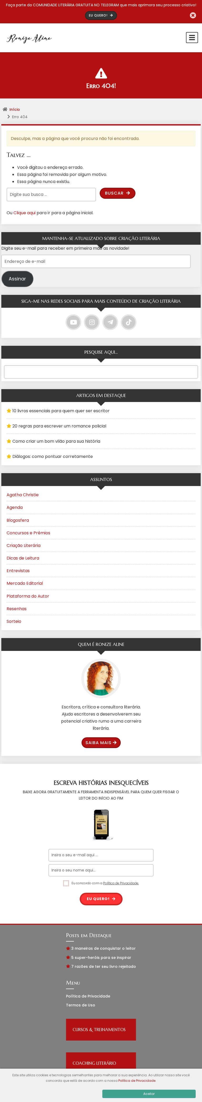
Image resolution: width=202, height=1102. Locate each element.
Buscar (115, 193)
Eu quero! (99, 898)
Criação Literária (24, 545)
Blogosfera (18, 520)
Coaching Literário (94, 1063)
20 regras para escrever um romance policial (59, 426)
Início (14, 109)
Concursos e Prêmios (28, 533)
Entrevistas (18, 571)
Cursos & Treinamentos (99, 1029)
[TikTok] (128, 322)
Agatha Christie (23, 495)
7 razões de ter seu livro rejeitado (103, 966)
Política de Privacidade (88, 996)
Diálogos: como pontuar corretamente (52, 456)
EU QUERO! (99, 15)
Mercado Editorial (25, 583)
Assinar (17, 278)
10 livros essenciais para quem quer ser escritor (61, 411)
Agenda (15, 507)
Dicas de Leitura (23, 558)
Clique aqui (24, 213)
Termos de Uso (80, 1005)
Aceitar (149, 1093)
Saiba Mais (98, 743)
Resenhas (17, 609)
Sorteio (14, 621)
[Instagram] (91, 322)
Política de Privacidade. (121, 883)
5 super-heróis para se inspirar (101, 957)
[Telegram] (110, 322)
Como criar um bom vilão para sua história (56, 441)
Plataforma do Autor (28, 596)
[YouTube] (73, 322)
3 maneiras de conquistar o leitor (103, 948)
